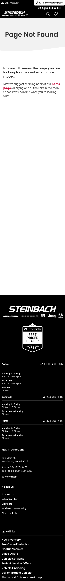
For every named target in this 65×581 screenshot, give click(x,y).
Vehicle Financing (13, 568)
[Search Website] (48, 14)
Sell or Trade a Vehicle (17, 572)
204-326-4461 (54, 397)
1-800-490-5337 (53, 364)
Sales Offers (10, 553)
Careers (7, 504)
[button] (62, 14)
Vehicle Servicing (13, 558)
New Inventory (11, 539)
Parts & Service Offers (16, 563)
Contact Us (9, 513)
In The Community (14, 508)
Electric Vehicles (13, 549)
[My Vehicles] (56, 14)
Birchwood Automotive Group (22, 577)
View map (11, 476)
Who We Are (10, 499)
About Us (8, 487)
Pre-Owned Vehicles (15, 544)
